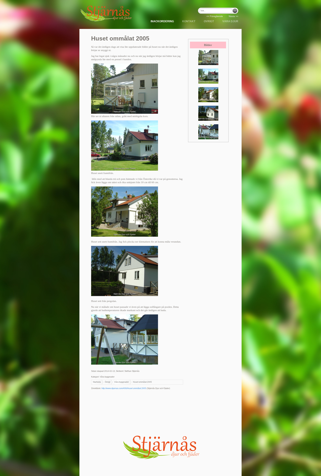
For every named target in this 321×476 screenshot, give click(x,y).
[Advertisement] (160, 410)
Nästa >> (233, 16)
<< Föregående (214, 16)
